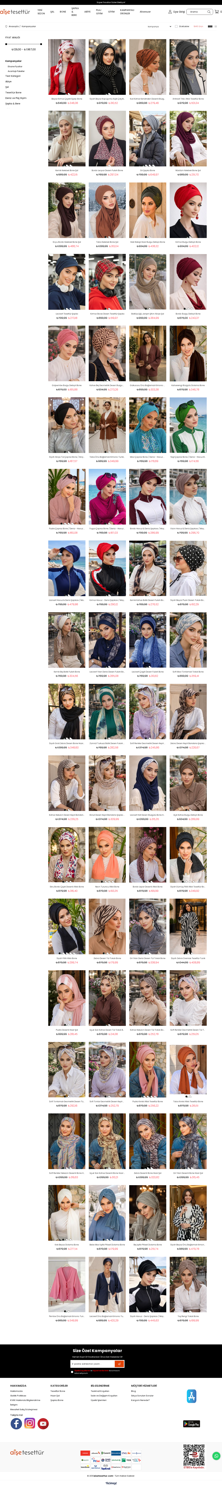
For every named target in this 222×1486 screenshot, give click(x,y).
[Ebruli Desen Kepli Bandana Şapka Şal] (107, 783)
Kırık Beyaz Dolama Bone (67, 1244)
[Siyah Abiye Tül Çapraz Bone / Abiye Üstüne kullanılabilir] (66, 425)
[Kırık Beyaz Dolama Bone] (66, 1213)
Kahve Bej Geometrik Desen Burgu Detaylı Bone (107, 385)
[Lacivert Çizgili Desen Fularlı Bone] (147, 640)
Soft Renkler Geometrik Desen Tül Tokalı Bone (188, 1029)
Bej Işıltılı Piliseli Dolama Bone (148, 1244)
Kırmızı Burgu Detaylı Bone (188, 242)
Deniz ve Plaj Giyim (15, 98)
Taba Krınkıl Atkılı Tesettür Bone (188, 1101)
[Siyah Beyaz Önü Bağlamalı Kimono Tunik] (188, 1213)
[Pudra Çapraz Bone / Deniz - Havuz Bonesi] (66, 497)
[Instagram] (29, 1423)
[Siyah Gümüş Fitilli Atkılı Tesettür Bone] (188, 855)
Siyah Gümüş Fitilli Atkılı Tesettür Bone (188, 886)
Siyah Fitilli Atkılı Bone (67, 958)
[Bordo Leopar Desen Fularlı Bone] (107, 138)
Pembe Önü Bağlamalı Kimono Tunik (67, 1316)
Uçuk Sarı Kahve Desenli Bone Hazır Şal (107, 1173)
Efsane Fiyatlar (15, 66)
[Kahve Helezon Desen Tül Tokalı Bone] (147, 998)
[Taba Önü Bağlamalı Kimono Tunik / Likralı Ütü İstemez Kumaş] (107, 425)
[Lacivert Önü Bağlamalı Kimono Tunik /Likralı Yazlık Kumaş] (107, 1284)
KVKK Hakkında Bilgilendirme (25, 1400)
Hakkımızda (16, 1391)
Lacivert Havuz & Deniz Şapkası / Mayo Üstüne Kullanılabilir (67, 600)
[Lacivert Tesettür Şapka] (66, 282)
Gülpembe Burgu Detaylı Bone (67, 385)
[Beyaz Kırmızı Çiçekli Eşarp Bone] (66, 67)
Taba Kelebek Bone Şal (107, 242)
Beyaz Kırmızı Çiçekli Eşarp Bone (67, 98)
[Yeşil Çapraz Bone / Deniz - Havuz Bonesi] (188, 425)
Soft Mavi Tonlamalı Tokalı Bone (188, 671)
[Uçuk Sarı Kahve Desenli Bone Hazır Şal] (107, 1141)
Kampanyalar (13, 61)
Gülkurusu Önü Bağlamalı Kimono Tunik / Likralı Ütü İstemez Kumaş (148, 385)
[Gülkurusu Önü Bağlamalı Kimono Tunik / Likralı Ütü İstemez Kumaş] (147, 353)
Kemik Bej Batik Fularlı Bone (67, 671)
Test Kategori (12, 76)
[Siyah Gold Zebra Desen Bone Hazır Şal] (66, 711)
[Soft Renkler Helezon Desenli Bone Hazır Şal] (66, 1141)
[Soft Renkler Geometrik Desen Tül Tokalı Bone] (188, 998)
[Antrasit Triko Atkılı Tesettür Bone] (188, 67)
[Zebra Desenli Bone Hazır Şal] (147, 1141)
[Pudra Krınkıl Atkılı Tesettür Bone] (147, 1069)
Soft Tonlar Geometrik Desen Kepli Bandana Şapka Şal (107, 1101)
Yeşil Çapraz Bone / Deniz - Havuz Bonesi (188, 457)
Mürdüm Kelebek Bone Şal (188, 170)
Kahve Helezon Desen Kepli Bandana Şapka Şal (67, 815)
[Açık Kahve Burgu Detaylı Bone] (188, 783)
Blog (133, 1391)
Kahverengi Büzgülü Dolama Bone (188, 385)
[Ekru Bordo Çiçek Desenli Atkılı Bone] (66, 855)
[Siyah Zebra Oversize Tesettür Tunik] (188, 926)
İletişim (14, 1404)
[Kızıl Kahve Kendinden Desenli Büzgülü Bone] (147, 67)
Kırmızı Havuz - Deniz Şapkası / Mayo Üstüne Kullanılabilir (107, 600)
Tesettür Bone (13, 92)
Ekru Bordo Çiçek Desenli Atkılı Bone (67, 886)
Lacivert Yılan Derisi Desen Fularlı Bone (107, 671)
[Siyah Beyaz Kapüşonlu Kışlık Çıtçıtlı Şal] (107, 67)
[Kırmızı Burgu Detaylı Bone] (188, 210)
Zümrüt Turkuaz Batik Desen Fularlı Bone (107, 743)
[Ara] (209, 12)
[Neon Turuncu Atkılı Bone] (107, 855)
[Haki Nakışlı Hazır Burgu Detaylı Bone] (147, 210)
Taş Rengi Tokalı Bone (188, 1316)
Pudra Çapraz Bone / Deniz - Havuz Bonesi (67, 528)
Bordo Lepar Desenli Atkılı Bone (148, 886)
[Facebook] (16, 1424)
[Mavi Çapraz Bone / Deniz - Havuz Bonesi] (147, 425)
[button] (65, 94)
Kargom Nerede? (140, 1400)
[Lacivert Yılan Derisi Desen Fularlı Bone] (107, 640)
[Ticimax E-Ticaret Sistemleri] (111, 1483)
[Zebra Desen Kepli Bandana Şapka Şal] (188, 711)
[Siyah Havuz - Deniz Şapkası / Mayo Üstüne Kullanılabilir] (147, 1284)
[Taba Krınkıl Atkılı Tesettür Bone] (188, 1069)
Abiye (8, 81)
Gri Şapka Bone (147, 170)
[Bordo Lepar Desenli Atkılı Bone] (147, 855)
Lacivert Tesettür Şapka (67, 313)
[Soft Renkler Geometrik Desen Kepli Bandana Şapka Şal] (147, 711)
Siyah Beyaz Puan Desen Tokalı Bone (188, 600)
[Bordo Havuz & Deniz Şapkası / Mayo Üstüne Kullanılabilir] (147, 497)
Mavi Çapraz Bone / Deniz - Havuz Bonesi (148, 457)
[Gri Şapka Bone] (147, 138)
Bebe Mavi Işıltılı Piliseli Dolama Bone (107, 1244)
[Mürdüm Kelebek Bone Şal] (188, 138)
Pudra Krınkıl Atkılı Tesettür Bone (147, 1101)
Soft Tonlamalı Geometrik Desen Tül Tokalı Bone (67, 1101)
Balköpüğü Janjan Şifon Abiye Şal (147, 313)
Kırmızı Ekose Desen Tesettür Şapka (107, 313)
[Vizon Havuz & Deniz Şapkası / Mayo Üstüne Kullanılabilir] (188, 497)
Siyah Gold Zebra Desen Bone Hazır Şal (67, 743)
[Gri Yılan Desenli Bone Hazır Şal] (188, 1141)
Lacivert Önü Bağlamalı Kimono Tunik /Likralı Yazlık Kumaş (107, 1316)
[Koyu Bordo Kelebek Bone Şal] (66, 210)
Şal (7, 87)
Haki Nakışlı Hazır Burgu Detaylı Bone (147, 242)
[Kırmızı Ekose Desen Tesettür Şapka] (107, 282)
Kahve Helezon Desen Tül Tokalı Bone (148, 1029)
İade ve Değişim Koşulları (104, 1395)
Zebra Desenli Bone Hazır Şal (147, 1173)
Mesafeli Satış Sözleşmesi (23, 1409)
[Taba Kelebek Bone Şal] (107, 210)
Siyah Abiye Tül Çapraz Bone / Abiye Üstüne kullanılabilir (67, 457)
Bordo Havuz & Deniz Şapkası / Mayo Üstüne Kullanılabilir (148, 528)
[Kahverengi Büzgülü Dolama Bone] (188, 353)
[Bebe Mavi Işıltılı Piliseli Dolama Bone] (107, 1213)
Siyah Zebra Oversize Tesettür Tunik (188, 958)
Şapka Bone (57, 1400)
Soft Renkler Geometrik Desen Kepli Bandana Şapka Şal (148, 743)
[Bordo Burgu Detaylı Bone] (188, 282)
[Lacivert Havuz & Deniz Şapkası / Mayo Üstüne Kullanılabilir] (66, 568)
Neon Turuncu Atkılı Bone (107, 886)
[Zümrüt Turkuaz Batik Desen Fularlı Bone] (107, 711)
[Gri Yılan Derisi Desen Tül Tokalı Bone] (147, 926)
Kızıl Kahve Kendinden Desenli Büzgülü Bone (148, 98)
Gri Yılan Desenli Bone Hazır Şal (188, 1173)
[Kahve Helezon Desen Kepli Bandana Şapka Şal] (66, 783)
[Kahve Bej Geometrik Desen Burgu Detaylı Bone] (107, 353)
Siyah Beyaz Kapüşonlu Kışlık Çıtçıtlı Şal (107, 98)
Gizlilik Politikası (18, 1395)
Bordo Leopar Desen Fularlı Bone (107, 170)
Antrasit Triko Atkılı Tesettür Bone (188, 98)
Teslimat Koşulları (100, 1391)
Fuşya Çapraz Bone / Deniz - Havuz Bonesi (107, 528)
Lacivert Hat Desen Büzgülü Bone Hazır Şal (148, 815)
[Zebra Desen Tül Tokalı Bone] (107, 926)
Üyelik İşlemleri (98, 1400)
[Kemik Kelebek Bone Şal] (66, 138)
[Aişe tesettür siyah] (27, 1452)
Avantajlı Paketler (16, 71)
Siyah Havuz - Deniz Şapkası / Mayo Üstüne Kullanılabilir (148, 1316)
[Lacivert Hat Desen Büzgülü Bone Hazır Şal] (147, 783)
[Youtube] (43, 1424)
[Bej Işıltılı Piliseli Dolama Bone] (147, 1213)
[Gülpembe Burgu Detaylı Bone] (66, 353)
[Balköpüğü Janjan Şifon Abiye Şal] (147, 282)
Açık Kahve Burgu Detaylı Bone (188, 815)
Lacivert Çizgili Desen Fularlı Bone (148, 671)
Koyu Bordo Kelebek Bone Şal (67, 242)
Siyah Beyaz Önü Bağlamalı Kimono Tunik (188, 1244)
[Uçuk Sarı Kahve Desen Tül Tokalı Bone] (107, 998)
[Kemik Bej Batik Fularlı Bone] (66, 640)
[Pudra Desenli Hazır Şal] (66, 998)
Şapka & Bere (12, 103)
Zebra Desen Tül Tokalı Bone (107, 958)
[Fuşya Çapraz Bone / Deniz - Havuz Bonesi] (107, 497)
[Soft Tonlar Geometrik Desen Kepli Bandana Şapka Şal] (107, 1069)
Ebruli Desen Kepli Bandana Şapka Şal (107, 815)
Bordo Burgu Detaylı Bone (188, 313)
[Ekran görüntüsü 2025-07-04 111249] (194, 1457)
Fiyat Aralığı (12, 37)
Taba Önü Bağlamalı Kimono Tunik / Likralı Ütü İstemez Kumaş (107, 457)
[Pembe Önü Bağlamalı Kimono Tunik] (66, 1284)
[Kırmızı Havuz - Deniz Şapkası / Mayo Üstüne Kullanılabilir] (107, 568)
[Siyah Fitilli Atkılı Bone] (66, 926)
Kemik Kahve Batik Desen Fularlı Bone (148, 600)
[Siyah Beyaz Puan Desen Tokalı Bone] (188, 568)
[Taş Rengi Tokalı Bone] (188, 1284)
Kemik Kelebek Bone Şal (66, 170)
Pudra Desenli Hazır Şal (67, 1029)
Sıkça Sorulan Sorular (142, 1395)
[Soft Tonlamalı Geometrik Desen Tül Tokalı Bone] (66, 1069)
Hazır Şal (55, 1395)
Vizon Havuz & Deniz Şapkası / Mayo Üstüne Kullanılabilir (188, 528)
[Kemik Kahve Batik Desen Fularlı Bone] (147, 568)
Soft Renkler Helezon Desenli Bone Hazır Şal (67, 1173)
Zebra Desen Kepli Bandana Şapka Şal (188, 743)
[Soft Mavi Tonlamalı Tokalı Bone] (188, 640)
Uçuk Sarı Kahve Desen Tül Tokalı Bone (107, 1029)
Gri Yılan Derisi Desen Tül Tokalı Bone (147, 958)
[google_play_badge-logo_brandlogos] (191, 1424)
